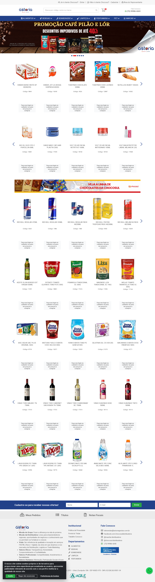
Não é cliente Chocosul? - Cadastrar (104, 2)
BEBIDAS (74, 549)
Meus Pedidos (33, 515)
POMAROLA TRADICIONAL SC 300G (77, 283)
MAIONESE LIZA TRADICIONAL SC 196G (102, 283)
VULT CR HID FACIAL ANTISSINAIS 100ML (103, 146)
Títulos (64, 515)
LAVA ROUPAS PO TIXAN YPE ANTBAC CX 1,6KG (52, 464)
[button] (71, 55)
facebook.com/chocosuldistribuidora (118, 534)
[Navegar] (4, 38)
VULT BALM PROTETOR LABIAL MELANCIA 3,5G (128, 146)
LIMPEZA (74, 556)
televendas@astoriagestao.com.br (117, 531)
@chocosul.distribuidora (113, 540)
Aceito (10, 576)
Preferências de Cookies (50, 576)
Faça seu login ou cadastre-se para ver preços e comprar (27, 108)
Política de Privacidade (76, 530)
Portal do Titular (74, 534)
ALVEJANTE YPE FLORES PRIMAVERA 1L (127, 464)
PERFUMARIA (76, 559)
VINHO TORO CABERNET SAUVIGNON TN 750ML (52, 404)
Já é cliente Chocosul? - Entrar (72, 2)
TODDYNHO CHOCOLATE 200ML (77, 86)
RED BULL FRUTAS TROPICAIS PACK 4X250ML (102, 223)
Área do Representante (133, 2)
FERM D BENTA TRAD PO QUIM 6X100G (77, 344)
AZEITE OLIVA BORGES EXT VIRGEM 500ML (27, 283)
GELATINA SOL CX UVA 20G (102, 343)
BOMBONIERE (76, 552)
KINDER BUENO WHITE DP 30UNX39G (27, 86)
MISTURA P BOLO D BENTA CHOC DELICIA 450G (52, 344)
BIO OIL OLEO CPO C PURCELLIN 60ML (27, 146)
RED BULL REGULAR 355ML (52, 222)
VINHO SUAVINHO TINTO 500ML (128, 404)
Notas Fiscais (96, 515)
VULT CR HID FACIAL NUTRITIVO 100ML (77, 146)
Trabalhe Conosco (75, 537)
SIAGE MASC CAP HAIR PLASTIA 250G (52, 146)
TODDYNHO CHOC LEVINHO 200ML (102, 86)
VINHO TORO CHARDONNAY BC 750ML (77, 404)
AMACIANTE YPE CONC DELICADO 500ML (103, 464)
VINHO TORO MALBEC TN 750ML (27, 404)
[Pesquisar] (96, 10)
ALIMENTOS (75, 546)
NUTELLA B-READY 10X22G (128, 85)
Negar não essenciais (26, 576)
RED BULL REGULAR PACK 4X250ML (77, 223)
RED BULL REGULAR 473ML (27, 222)
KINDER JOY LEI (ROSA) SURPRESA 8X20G (52, 86)
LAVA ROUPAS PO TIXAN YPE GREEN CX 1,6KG (27, 464)
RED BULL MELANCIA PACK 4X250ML (128, 223)
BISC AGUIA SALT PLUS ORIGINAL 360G (27, 344)
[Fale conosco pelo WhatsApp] (149, 570)
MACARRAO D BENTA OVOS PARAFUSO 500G (127, 344)
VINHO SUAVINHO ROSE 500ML (103, 404)
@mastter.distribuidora (112, 537)
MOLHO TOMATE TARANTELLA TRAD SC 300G (128, 284)
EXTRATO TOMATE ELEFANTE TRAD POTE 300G (52, 283)
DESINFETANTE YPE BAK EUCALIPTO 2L (77, 464)
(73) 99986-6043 (133, 11)
